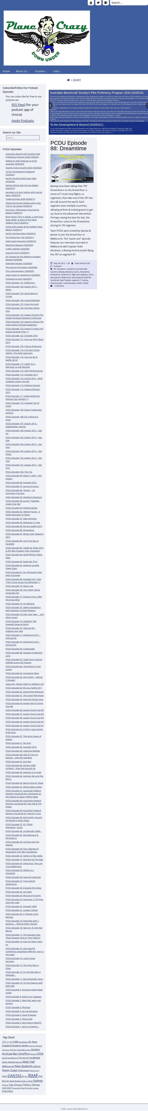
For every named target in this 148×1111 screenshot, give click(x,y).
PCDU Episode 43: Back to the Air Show (24, 783)
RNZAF (30, 1081)
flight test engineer (80, 274)
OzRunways (23, 1070)
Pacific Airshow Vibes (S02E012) (21, 233)
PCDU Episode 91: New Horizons (21, 518)
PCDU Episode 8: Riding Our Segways (23, 996)
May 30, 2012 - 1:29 (62, 263)
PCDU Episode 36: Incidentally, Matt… (24, 831)
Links (56, 71)
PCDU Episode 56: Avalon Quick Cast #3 (25, 717)
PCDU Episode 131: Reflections (20, 282)
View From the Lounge (30, 1088)
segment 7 (76, 280)
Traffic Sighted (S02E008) (17, 248)
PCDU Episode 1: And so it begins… (22, 1026)
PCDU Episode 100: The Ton (19, 472)
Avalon (28, 1050)
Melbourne (8, 1066)
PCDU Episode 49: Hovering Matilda (23, 751)
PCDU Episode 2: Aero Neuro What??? (23, 1022)
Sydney (38, 1081)
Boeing (33, 1054)
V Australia (16, 1088)
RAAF (33, 1075)
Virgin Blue (7, 1091)
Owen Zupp (9, 1070)
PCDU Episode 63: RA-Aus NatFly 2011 (24, 687)
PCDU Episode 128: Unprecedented (23, 300)
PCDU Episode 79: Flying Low (19, 586)
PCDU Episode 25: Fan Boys (19, 891)
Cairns (76, 271)
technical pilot (56, 283)
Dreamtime (55, 274)
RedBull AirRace (21, 1081)
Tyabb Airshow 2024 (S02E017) (20, 199)
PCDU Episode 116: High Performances (24, 370)
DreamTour (66, 274)
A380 (15, 1041)
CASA (40, 1053)
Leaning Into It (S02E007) (17, 252)
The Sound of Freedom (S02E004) (21, 267)
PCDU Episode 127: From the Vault (22, 304)
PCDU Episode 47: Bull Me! (18, 761)
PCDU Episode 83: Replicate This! (21, 561)
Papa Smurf (34, 1070)
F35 (30, 1058)
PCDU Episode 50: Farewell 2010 (21, 747)
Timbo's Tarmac (31, 1084)
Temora (5, 1085)
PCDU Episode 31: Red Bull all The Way (24, 859)
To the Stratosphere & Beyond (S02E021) (76, 124)
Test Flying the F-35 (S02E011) (20, 237)
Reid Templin (65, 280)
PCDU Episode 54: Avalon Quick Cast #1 (25, 725)
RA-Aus (25, 1076)
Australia (21, 1050)
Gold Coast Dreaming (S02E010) (21, 241)
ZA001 (79, 283)
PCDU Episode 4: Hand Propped (21, 1015)
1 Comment (59, 286)
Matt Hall (29, 1062)
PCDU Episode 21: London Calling (22, 910)
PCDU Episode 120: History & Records (24, 346)
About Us (21, 71)
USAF (8, 1088)
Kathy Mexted (8, 1062)
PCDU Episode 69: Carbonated (20, 648)
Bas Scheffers (21, 1053)
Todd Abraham (69, 283)
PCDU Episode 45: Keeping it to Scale (23, 772)
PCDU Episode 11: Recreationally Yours (24, 979)
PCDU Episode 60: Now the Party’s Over (24, 699)
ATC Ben (13, 1050)
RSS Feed (18, 104)
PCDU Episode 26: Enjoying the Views (23, 888)
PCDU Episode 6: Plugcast (18, 1007)
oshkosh (36, 1066)
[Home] (68, 80)
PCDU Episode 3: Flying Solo (19, 1019)
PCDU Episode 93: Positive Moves (21, 508)
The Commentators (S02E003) (20, 271)
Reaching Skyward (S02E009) (19, 245)
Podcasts (58, 266)
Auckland (71, 269)
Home (6, 71)
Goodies (40, 71)
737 (4, 1041)
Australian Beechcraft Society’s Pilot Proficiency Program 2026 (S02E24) (96, 92)
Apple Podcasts (23, 120)
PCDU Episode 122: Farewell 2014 (22, 335)
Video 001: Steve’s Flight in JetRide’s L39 (25, 684)
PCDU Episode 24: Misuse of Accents (23, 895)
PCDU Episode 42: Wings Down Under (24, 787)
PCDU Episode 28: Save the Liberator (23, 877)
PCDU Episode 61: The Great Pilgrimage (25, 695)
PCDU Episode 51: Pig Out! (18, 743)
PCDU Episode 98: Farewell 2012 (21, 482)
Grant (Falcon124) (82, 263)
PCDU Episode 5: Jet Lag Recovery (22, 1011)
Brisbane (69, 271)
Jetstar (36, 1057)
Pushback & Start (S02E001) (19, 279)
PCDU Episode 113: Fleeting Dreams (23, 385)
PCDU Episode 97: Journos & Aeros (22, 486)
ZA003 (85, 283)
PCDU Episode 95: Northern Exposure (24, 497)
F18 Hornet (23, 1057)
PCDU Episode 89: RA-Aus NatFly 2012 (24, 526)
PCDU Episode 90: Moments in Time (23, 522)
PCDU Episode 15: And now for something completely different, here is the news (25, 951)
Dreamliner (84, 271)
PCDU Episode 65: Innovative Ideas (22, 673)
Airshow (32, 1046)
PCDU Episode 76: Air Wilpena (20, 603)
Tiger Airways (15, 1084)
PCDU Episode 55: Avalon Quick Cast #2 (25, 721)
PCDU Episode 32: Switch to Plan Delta (24, 855)
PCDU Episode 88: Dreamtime (20, 530)
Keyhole (19, 1062)
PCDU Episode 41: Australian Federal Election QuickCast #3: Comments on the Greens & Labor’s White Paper (23, 793)
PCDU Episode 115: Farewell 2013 (22, 374)
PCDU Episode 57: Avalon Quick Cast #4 (25, 714)
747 (7, 1042)
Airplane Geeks (19, 1045)
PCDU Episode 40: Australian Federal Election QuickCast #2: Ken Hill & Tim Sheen (23, 803)
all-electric (61, 269)
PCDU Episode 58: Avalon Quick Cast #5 (25, 710)
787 (10, 1042)
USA (4, 1088)
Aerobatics (23, 1042)
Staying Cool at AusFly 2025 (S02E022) (24, 167)
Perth (4, 1076)
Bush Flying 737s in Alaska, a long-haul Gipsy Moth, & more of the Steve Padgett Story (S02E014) (24, 219)
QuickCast (54, 280)
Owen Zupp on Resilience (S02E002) (23, 275)
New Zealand (23, 1066)
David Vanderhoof (10, 1058)
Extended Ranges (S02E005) (19, 263)
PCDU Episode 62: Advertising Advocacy (25, 691)
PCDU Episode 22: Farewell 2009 (21, 906)
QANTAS (15, 1075)
